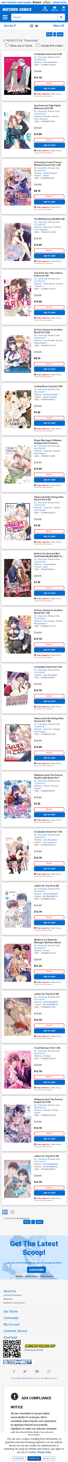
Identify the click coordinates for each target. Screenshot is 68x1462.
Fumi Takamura (41, 119)
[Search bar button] (61, 17)
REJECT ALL (49, 1458)
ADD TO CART (49, 88)
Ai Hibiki (47, 1056)
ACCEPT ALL (34, 1458)
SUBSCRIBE (36, 1269)
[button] (45, 9)
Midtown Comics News (14, 1303)
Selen (45, 567)
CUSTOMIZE (19, 1458)
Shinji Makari (49, 283)
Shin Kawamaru (50, 62)
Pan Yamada (49, 340)
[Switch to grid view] (36, 26)
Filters (57, 25)
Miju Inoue (48, 227)
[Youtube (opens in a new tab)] (37, 1372)
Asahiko (37, 788)
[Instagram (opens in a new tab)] (48, 1372)
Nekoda (46, 1110)
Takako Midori (49, 564)
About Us (9, 1291)
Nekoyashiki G (40, 343)
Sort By (9, 25)
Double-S (39, 286)
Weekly (19, 1276)
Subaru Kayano (50, 173)
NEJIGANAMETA (50, 894)
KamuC (46, 950)
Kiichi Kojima (39, 453)
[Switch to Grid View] (12, 1212)
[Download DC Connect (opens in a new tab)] (35, 1362)
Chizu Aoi (47, 451)
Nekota (46, 786)
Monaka (47, 116)
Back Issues (46, 1276)
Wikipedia (7, 1299)
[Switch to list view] (31, 26)
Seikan (46, 175)
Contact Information (12, 1295)
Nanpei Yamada (50, 394)
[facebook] (14, 1372)
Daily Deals (31, 1276)
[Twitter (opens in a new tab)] (25, 1372)
